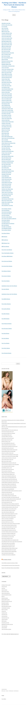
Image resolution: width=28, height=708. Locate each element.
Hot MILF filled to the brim (7, 436)
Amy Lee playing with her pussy (8, 466)
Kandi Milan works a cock (7, 467)
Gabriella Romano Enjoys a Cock (8, 546)
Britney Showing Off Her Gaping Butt (9, 551)
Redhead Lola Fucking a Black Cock (9, 517)
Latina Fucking (4, 619)
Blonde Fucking (5, 598)
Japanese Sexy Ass (5, 617)
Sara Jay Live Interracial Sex (7, 520)
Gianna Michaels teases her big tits (8, 444)
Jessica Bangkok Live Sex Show (8, 536)
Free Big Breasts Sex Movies (8, 223)
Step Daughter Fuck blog (7, 205)
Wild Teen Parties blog (7, 200)
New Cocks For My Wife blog (8, 138)
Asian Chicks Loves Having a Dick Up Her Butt (11, 523)
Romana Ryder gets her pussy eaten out (10, 430)
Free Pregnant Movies (6, 323)
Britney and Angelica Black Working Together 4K (11, 498)
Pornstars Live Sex (5, 622)
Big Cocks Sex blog (6, 51)
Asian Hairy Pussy (5, 591)
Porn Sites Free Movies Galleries (9, 218)
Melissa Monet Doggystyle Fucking (9, 515)
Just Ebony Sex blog (6, 113)
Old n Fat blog (5, 139)
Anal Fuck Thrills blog (6, 34)
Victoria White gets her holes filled (8, 451)
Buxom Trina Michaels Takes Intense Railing (10, 567)
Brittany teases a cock (6, 441)
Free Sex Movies (5, 338)
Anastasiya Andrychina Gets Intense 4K (9, 480)
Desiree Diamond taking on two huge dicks (10, 464)
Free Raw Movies (5, 333)
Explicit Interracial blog (7, 75)
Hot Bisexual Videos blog (7, 108)
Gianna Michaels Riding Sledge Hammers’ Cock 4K (12, 490)
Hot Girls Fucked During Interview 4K (9, 487)
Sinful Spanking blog (6, 185)
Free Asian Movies (6, 220)
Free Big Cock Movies (6, 226)
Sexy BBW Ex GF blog (6, 166)
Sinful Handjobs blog (6, 177)
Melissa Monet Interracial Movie (8, 472)
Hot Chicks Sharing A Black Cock (8, 474)
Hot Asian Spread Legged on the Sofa (9, 526)
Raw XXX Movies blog (6, 157)
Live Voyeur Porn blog (6, 126)
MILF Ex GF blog (5, 131)
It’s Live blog (4, 26)
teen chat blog (5, 28)
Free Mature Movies (6, 271)
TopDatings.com (11, 690)
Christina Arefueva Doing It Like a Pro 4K (10, 507)
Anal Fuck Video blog (6, 36)
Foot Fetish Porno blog (7, 82)
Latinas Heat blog (6, 120)
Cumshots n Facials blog (7, 70)
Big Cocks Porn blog (6, 49)
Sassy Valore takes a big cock (7, 459)
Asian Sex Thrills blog (6, 39)
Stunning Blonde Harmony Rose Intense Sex (11, 565)
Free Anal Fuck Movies (7, 212)
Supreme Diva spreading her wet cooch (9, 446)
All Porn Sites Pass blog (7, 25)
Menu (14, 14)
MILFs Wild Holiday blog (7, 136)
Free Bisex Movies (6, 233)
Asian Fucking (4, 589)
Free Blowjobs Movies (6, 228)
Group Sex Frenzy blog (7, 93)
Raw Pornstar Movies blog (7, 156)
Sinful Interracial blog (6, 179)
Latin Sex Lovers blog (6, 116)
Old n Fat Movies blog (6, 141)
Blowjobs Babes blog (6, 64)
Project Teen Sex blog (6, 153)
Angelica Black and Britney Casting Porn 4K (10, 482)
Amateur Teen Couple (6, 585)
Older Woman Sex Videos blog (8, 143)
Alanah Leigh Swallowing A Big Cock (9, 476)
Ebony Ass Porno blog (6, 72)
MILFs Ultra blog (5, 134)
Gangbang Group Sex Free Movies (9, 285)
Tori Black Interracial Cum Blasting (8, 554)
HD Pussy (7, 690)
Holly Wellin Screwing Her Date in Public (10, 563)
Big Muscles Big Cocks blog (8, 52)
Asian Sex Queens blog (7, 38)
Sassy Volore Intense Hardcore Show (9, 525)
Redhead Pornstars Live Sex (7, 624)
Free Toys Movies (5, 343)
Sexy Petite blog (5, 167)
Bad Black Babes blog (6, 41)
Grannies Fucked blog (6, 90)
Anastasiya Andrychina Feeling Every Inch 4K (11, 505)
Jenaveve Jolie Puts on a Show (8, 521)
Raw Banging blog (6, 154)
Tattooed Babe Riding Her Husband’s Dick (10, 540)
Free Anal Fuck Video (6, 213)
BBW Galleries (5, 240)
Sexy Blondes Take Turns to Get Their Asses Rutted (12, 541)
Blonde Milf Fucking (6, 599)
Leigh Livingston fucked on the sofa (9, 457)
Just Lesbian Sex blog (6, 115)
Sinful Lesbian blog (6, 180)
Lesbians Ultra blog (6, 123)
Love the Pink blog (6, 128)
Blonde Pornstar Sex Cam (7, 601)
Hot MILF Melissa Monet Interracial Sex (9, 531)
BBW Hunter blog (5, 31)
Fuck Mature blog (6, 87)
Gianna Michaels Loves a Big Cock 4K (9, 508)
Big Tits (3, 596)
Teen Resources (16, 690)
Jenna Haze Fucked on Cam (7, 538)
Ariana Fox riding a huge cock (7, 453)
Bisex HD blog (5, 59)
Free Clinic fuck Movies (7, 249)
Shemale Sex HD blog (6, 172)
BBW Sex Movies (5, 246)
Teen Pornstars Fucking (6, 629)
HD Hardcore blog (6, 103)
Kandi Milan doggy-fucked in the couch (9, 449)
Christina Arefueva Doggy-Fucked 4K (9, 485)
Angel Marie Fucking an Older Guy (8, 528)
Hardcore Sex (4, 612)
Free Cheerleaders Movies (7, 253)
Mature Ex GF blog (6, 130)
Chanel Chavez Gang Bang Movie (8, 544)
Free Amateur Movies (6, 208)
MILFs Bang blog (5, 133)
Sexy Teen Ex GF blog (6, 169)
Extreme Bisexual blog (7, 77)
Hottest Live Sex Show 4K (7, 492)
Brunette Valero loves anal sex (8, 469)
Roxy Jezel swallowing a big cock (8, 443)
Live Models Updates (7, 559)
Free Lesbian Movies (6, 230)
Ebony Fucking (5, 609)
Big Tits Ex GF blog (6, 56)
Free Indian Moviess (6, 304)
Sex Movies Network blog (7, 162)
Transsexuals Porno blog (7, 194)
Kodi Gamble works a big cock (8, 448)
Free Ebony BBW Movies (7, 256)
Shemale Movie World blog (8, 171)
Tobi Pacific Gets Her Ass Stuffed (8, 543)
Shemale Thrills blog (6, 174)
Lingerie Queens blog (6, 125)
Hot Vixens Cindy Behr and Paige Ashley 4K (10, 497)
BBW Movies (4, 236)
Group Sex (4, 611)
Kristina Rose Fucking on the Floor (8, 535)
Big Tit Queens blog (6, 54)
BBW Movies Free (5, 243)
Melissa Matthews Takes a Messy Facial (9, 548)
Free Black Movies (6, 221)
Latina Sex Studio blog (7, 118)
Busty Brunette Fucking (6, 606)
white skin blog (5, 29)
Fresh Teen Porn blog (6, 85)
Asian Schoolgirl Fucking (6, 594)
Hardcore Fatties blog (6, 100)
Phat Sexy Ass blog (6, 144)
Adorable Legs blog (6, 23)
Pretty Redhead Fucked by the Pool (9, 530)
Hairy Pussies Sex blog (7, 95)
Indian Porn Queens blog (7, 110)
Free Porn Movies (5, 215)
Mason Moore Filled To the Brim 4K (9, 484)
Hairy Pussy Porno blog (7, 97)
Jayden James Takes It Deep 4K (8, 494)
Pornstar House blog (6, 149)
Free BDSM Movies (6, 299)
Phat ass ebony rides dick (7, 471)
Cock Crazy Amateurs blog (7, 69)
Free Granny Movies (6, 276)
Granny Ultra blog (6, 92)
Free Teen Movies (6, 281)
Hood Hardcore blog (6, 107)
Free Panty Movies (6, 348)
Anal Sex (3, 588)
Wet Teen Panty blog (6, 195)
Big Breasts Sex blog (6, 47)
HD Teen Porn (4, 614)
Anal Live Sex (4, 586)
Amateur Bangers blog (7, 33)
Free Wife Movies (5, 318)
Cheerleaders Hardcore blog (8, 66)
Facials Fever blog (6, 79)
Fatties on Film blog (6, 80)
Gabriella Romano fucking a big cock (9, 462)
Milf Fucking (4, 621)
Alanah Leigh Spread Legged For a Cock (9, 513)
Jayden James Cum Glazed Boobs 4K (9, 477)
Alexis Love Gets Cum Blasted (7, 518)
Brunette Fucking (5, 603)
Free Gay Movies (5, 289)
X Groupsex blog (5, 197)
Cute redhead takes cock (7, 434)
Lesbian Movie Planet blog (8, 121)
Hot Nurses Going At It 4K (7, 502)
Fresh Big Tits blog (6, 84)
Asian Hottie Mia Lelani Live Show (8, 510)
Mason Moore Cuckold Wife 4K (8, 489)
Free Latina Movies (6, 308)
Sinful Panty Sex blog (6, 184)
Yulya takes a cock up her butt (8, 438)
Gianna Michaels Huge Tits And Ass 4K (9, 479)
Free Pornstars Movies (7, 328)
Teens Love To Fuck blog (7, 192)
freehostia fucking (4, 689)
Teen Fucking (4, 627)
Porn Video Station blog (7, 146)
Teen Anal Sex (4, 626)
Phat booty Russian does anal (8, 431)
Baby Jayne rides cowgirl (6, 461)
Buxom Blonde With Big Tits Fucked (9, 549)
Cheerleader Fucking (6, 607)
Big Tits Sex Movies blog (7, 57)
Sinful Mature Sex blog (7, 182)
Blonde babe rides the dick (7, 439)
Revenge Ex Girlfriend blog (8, 161)
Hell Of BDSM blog (6, 105)
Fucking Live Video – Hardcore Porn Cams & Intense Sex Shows (14, 5)
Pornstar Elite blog (6, 148)
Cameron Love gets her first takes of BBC (10, 456)
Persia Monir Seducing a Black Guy (8, 533)
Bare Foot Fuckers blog (7, 44)
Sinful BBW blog (5, 176)
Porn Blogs (4, 699)
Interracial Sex (4, 616)
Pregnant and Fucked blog (8, 151)
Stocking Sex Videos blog (7, 189)
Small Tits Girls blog (6, 187)
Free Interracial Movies (7, 261)
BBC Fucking (3, 690)
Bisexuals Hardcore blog (7, 61)
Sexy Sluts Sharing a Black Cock (8, 512)
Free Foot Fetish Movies (7, 266)
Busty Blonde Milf (5, 604)
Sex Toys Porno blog (6, 164)
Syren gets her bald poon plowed (8, 433)
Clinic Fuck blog (5, 67)
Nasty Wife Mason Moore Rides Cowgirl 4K (10, 503)
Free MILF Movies (5, 313)
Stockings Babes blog (6, 190)
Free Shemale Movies (6, 353)
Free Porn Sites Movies (7, 217)
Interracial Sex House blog (8, 111)
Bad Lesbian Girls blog (7, 43)
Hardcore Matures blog (7, 102)
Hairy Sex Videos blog (6, 98)
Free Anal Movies (5, 210)
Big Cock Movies (5, 225)
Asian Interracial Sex (6, 593)
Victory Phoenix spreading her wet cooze (10, 454)
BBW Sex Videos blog (6, 46)
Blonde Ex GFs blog (6, 62)
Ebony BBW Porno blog (7, 74)
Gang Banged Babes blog (7, 89)
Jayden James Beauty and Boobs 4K (9, 500)
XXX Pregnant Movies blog (7, 198)
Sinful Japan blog (5, 203)
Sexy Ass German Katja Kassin (8, 553)
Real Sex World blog (6, 159)
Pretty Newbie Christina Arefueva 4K (9, 495)
